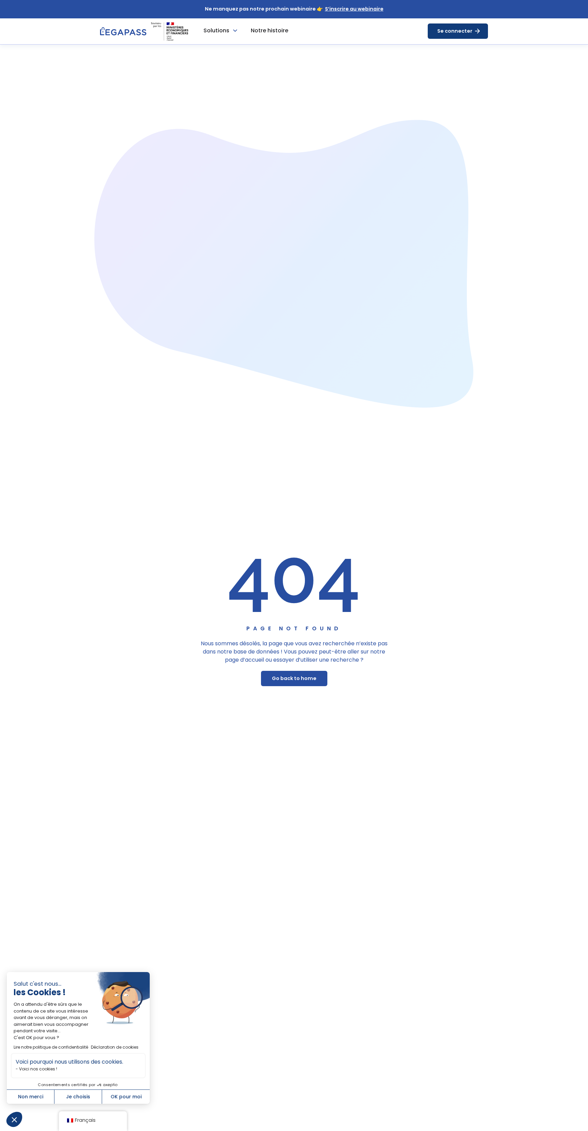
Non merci (30, 1096)
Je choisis (78, 1096)
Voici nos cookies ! (38, 1069)
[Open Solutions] (235, 31)
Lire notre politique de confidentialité (51, 1047)
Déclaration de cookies (114, 1047)
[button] (14, 1119)
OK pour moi (126, 1096)
